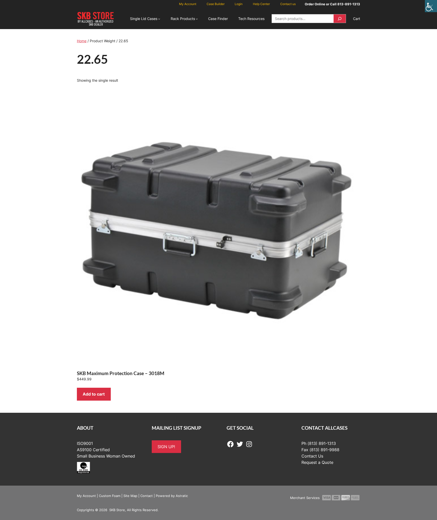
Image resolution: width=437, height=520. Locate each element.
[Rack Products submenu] (197, 19)
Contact (146, 496)
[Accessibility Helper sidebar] (431, 6)
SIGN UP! (166, 446)
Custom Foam (109, 496)
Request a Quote (317, 462)
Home (81, 41)
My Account (86, 496)
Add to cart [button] (94, 394)
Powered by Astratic (172, 496)
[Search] (340, 18)
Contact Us (312, 456)
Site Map (130, 496)
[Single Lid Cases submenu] (159, 19)
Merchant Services (305, 498)
